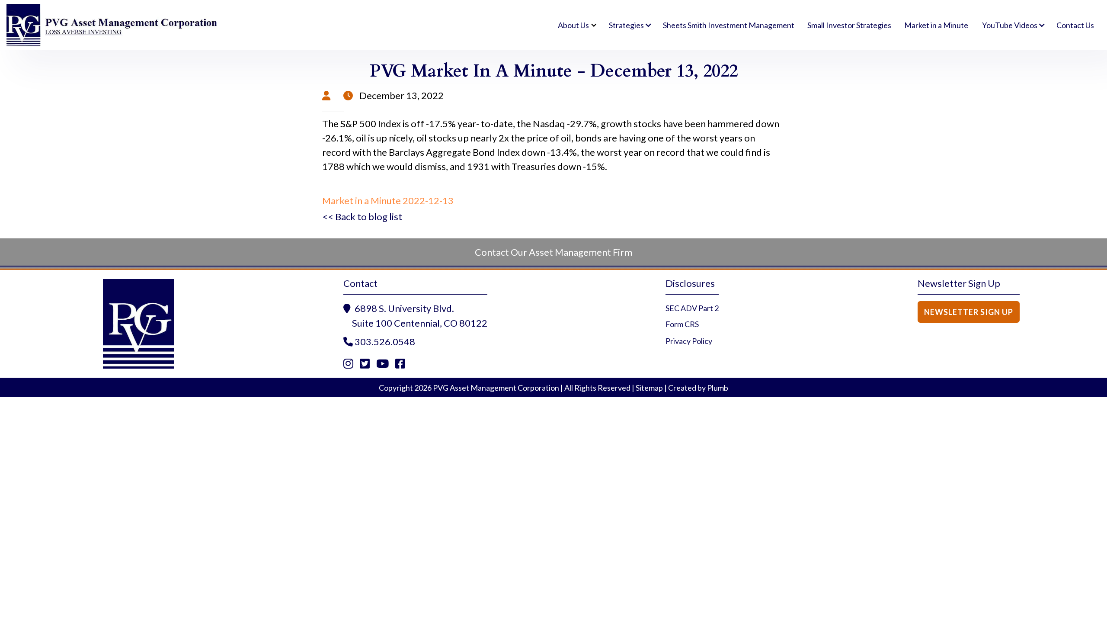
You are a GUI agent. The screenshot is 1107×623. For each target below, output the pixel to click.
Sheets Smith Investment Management (728, 25)
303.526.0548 (385, 341)
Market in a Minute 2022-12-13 (388, 200)
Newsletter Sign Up (968, 312)
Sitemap (649, 387)
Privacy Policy (688, 341)
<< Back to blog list (362, 216)
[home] (112, 25)
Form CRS (682, 324)
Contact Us (1075, 25)
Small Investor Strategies (849, 25)
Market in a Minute (936, 25)
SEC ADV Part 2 (692, 308)
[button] (576, 25)
